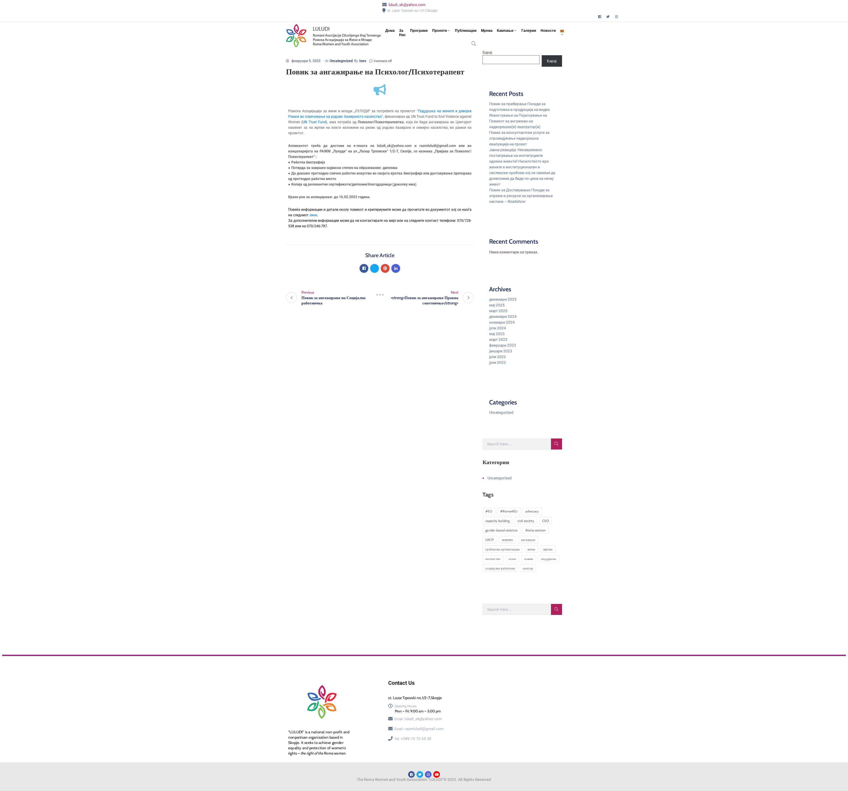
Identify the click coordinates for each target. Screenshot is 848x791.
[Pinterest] (385, 268)
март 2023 (498, 339)
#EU (488, 511)
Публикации (466, 30)
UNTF (489, 540)
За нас (402, 32)
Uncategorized (341, 61)
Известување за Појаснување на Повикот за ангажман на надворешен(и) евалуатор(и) (518, 121)
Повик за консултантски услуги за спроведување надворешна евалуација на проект (519, 138)
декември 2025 (503, 299)
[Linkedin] (395, 268)
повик (528, 559)
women (507, 540)
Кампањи (505, 30)
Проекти (439, 30)
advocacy (532, 511)
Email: (418, 719)
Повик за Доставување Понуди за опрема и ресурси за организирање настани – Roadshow (521, 196)
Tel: (412, 739)
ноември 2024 (502, 322)
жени (531, 549)
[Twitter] (608, 16)
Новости (548, 30)
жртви (548, 549)
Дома (390, 30)
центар (528, 568)
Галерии (528, 30)
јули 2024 (497, 328)
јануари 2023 (500, 351)
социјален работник (500, 568)
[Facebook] (364, 268)
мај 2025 (497, 305)
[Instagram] (616, 16)
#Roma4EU (508, 511)
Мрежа (486, 30)
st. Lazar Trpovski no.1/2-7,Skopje (412, 11)
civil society (525, 521)
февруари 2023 (502, 345)
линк (313, 215)
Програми (419, 30)
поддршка (548, 559)
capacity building (497, 521)
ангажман (528, 540)
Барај (487, 52)
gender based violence (501, 530)
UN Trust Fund (314, 122)
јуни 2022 (497, 362)
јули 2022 (497, 357)
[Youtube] (436, 774)
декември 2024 (503, 316)
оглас (513, 559)
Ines (362, 61)
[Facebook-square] (599, 16)
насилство (493, 559)
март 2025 (498, 311)
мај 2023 (497, 334)
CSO (545, 521)
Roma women (536, 530)
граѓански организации (502, 549)
